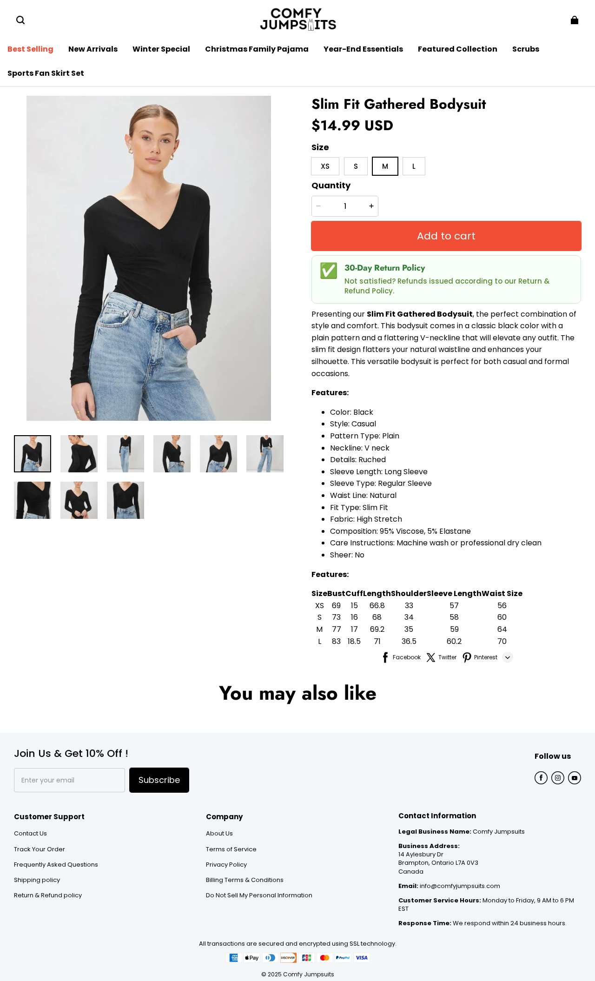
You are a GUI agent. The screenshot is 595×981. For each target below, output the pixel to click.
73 (336, 617)
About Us (219, 833)
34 (409, 617)
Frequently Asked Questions (56, 865)
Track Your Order (39, 849)
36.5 (409, 641)
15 (354, 605)
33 (409, 605)
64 (502, 629)
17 (354, 629)
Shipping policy (37, 880)
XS (319, 605)
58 (454, 617)
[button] (20, 20)
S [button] (356, 166)
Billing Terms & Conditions (245, 880)
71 (377, 641)
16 (354, 617)
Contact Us (30, 833)
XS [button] (325, 166)
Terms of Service (231, 849)
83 (336, 641)
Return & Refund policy (48, 895)
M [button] (385, 166)
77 (336, 629)
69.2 (377, 629)
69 (336, 605)
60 (502, 617)
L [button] (414, 166)
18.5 (354, 641)
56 (502, 605)
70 (502, 641)
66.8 (377, 605)
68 (377, 617)
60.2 (454, 641)
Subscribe (159, 780)
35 (408, 629)
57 (454, 605)
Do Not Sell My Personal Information (259, 895)
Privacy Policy (226, 865)
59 (454, 629)
